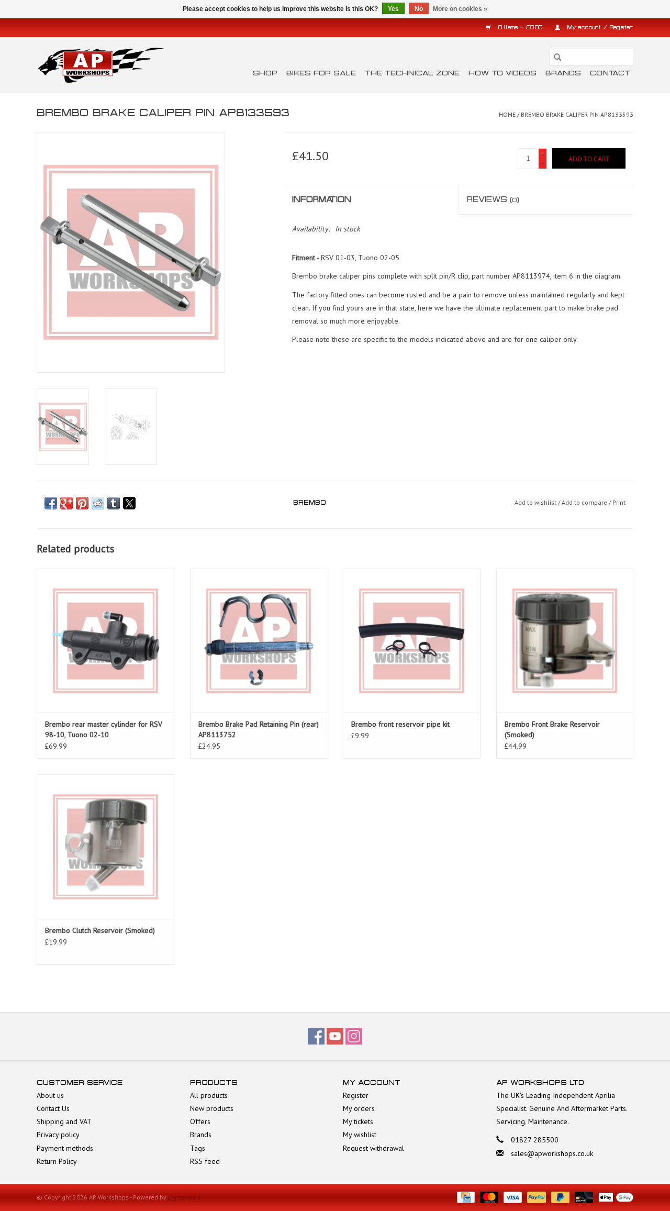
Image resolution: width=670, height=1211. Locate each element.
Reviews (493, 199)
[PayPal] (535, 1197)
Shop (265, 73)
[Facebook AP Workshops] (316, 1036)
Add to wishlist (536, 502)
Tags (197, 1148)
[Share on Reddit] (98, 503)
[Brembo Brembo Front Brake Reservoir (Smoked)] (565, 641)
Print (619, 502)
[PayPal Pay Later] (559, 1197)
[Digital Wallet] (614, 1197)
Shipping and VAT (64, 1121)
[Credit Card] (464, 1197)
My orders (359, 1108)
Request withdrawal (373, 1148)
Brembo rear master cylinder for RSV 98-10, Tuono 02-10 (103, 729)
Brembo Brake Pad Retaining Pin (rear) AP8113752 (258, 729)
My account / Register (599, 27)
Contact (610, 73)
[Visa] (511, 1197)
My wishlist (359, 1134)
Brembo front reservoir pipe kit (400, 724)
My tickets (358, 1121)
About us (50, 1095)
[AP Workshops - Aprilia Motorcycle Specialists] (101, 65)
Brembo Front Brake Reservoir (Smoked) (552, 729)
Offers (200, 1121)
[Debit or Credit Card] (583, 1197)
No (419, 9)
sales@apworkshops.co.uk (552, 1153)
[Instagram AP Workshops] (353, 1036)
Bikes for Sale (321, 73)
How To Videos (502, 73)
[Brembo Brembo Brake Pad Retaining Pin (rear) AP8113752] (259, 641)
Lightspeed (184, 1197)
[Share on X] (129, 503)
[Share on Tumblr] (113, 503)
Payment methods (65, 1148)
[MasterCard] (488, 1197)
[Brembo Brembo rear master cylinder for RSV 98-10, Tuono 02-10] (105, 641)
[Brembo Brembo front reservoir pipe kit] (412, 641)
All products (209, 1095)
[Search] (557, 57)
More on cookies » (460, 9)
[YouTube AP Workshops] (335, 1036)
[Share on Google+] (66, 503)
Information (321, 199)
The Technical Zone (412, 73)
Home (507, 114)
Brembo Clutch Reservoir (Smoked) (100, 930)
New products (211, 1108)
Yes (393, 9)
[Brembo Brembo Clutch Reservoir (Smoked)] (105, 846)
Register (355, 1095)
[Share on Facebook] (50, 503)
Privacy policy (58, 1134)
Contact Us (53, 1108)
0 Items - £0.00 (520, 27)
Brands (563, 73)
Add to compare (585, 502)
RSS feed (205, 1161)
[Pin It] (82, 503)
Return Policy (57, 1161)
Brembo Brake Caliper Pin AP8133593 (577, 114)
